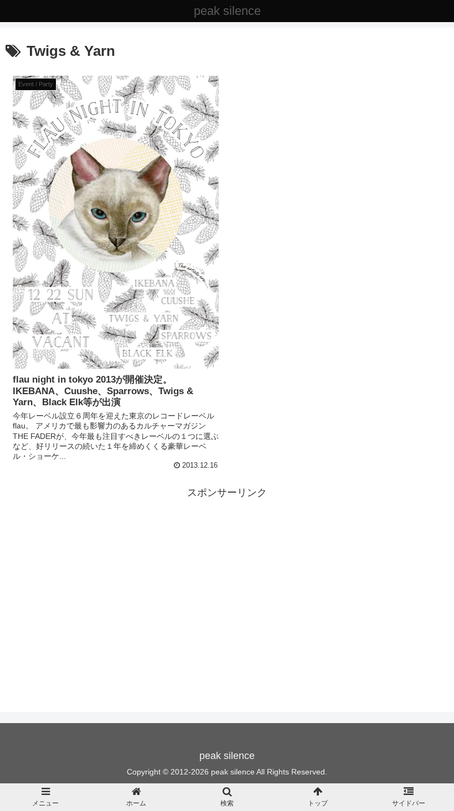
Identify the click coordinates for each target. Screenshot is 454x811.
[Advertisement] (227, 578)
